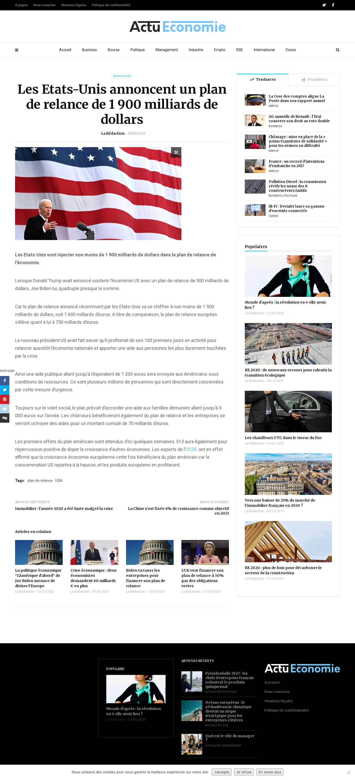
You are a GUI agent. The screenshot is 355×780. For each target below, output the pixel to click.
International (264, 50)
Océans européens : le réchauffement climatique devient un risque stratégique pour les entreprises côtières (228, 711)
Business (89, 50)
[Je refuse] (348, 772)
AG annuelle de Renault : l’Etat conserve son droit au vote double (299, 118)
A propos (21, 5)
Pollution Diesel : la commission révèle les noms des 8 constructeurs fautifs (297, 186)
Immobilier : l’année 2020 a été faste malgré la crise (64, 508)
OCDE (191, 449)
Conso (291, 50)
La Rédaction (112, 133)
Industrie (196, 50)
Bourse (114, 50)
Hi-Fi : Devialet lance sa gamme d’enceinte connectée (297, 208)
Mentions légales (73, 5)
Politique (137, 50)
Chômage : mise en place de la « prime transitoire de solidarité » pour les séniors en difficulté (298, 141)
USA (58, 480)
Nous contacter (44, 5)
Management (167, 50)
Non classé (122, 76)
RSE (239, 50)
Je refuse (244, 772)
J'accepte (221, 772)
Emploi (219, 50)
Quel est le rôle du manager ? (229, 738)
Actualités (213, 691)
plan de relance (40, 480)
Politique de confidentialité (111, 5)
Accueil (65, 50)
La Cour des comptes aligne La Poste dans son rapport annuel (297, 98)
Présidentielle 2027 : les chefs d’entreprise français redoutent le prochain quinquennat (229, 680)
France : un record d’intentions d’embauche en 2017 (297, 163)
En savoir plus (270, 772)
